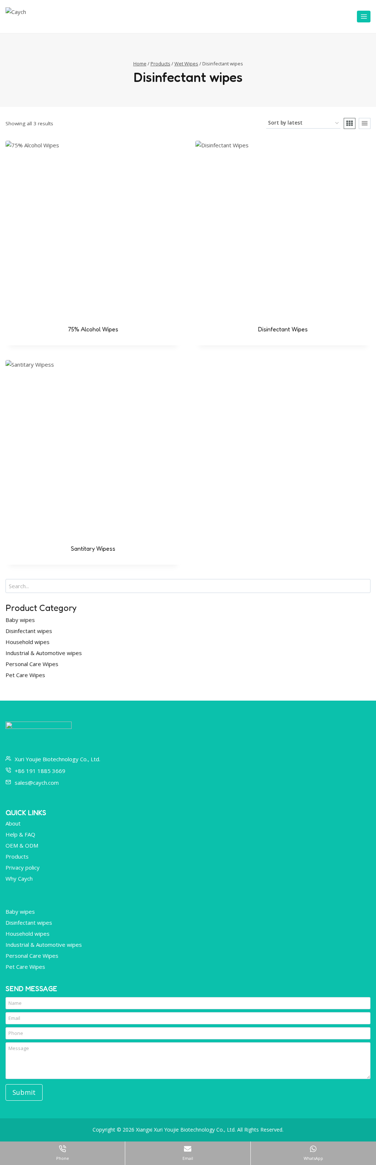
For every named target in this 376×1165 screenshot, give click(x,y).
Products (17, 856)
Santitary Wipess (93, 548)
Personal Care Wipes (32, 664)
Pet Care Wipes (25, 675)
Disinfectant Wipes (283, 329)
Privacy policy (23, 867)
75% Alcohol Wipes (93, 329)
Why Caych (19, 878)
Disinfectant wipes (29, 630)
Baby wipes (20, 619)
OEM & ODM (22, 845)
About (13, 823)
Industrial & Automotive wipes (44, 653)
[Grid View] (349, 123)
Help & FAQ (20, 834)
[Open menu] (363, 16)
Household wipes (28, 642)
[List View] (364, 123)
